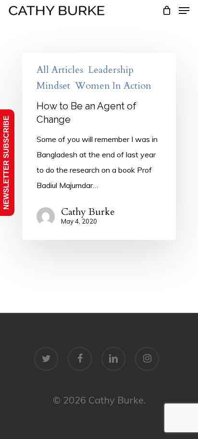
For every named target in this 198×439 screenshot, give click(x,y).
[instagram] (147, 359)
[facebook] (80, 359)
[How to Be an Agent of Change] (99, 146)
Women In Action (113, 86)
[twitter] (46, 359)
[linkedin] (113, 359)
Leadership (111, 70)
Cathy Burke (88, 212)
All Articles (60, 70)
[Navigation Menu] (184, 10)
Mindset (53, 86)
